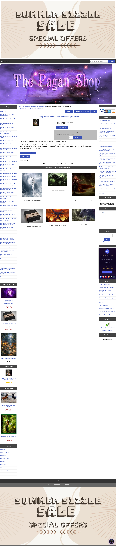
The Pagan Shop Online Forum (106, 143)
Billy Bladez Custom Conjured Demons (7, 157)
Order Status (3, 464)
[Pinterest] (106, 277)
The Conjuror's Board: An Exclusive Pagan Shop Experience (107, 167)
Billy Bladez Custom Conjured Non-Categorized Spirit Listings (8, 189)
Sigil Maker (101, 193)
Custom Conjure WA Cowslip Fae (8, 436)
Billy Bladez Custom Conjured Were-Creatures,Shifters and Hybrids (8, 206)
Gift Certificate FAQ (4, 471)
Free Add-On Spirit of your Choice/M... (105, 291)
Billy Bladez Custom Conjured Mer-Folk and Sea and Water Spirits (8, 184)
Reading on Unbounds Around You (107, 314)
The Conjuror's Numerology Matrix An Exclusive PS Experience (107, 172)
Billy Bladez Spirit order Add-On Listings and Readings (34, 106)
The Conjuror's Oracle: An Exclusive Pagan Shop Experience (107, 163)
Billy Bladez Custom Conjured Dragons (7, 165)
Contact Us (3, 461)
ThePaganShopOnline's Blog (105, 146)
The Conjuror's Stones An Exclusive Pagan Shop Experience (107, 176)
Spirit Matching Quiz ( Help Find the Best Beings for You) (107, 136)
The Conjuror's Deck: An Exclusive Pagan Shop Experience (107, 154)
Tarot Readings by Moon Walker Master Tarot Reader (7, 269)
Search (107, 231)
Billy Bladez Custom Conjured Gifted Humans (8, 180)
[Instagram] (103, 277)
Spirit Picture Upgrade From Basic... (107, 294)
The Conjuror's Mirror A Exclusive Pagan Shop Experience (106, 185)
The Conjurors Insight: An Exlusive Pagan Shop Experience (107, 159)
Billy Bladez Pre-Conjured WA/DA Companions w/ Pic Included (8, 224)
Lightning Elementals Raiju (83, 224)
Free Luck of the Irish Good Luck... (107, 287)
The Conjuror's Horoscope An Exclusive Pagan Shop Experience (107, 180)
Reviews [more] (9, 366)
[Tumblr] (114, 277)
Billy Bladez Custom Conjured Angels (7, 144)
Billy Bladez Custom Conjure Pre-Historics (8, 128)
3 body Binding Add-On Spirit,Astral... (104, 302)
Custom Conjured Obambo (58, 190)
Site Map (2, 467)
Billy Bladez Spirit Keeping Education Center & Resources (7, 239)
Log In (7, 61)
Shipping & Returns (4, 452)
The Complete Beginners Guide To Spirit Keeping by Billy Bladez (8, 273)
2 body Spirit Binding (103, 305)
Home (2, 61)
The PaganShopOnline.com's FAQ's (107, 128)
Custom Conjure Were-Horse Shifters (8, 406)
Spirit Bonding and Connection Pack (9, 324)
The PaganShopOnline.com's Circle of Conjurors (107, 124)
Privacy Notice (3, 455)
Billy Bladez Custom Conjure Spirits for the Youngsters (8, 132)
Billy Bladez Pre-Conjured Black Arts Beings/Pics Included (8, 219)
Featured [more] (8, 388)
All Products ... (3, 280)
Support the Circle (4, 265)
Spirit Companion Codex (104, 120)
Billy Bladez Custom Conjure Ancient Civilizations (8, 110)
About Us (2, 449)
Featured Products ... (5, 277)
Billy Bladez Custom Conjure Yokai (8, 140)
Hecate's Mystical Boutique (6, 258)
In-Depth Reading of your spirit (106, 284)
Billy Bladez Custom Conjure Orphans (6, 124)
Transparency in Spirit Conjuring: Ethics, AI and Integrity (106, 132)
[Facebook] (101, 277)
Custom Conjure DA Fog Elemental (32, 200)
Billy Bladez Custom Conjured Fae (8, 176)
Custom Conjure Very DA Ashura (57, 225)
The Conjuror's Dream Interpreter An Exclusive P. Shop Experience (107, 189)
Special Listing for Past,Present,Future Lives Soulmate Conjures (9, 302)
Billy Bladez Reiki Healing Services (8, 232)
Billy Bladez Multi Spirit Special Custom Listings (7, 215)
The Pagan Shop (57, 484)
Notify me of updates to (107, 329)
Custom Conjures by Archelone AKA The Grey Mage (8, 251)
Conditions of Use (4, 458)
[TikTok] (111, 277)
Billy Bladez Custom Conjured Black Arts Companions (8, 149)
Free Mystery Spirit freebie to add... (107, 308)
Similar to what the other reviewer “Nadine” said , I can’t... (8, 379)
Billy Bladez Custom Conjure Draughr (83, 200)
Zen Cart (67, 484)
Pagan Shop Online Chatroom (106, 140)
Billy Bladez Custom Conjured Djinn (8, 161)
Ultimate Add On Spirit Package (106, 298)
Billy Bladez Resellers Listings (7, 235)
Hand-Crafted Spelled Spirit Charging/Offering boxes (6, 255)
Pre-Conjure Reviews (5, 262)
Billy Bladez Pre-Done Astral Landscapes (6, 228)
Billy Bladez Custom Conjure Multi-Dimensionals (8, 119)
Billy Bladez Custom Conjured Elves (8, 173)
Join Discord (107, 272)
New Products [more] (8, 284)
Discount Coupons (4, 474)
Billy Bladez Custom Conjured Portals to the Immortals (7, 193)
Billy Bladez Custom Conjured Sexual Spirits (7, 197)
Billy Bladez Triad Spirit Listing (7, 247)
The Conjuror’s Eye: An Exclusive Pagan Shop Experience (106, 150)
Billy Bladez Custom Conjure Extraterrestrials (6, 115)
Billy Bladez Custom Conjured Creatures (7, 153)
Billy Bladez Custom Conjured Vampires (7, 202)
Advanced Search (107, 241)
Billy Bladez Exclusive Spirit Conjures (6, 211)
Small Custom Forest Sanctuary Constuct (8, 359)
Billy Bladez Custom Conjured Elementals (7, 169)
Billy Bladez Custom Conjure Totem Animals (8, 137)
